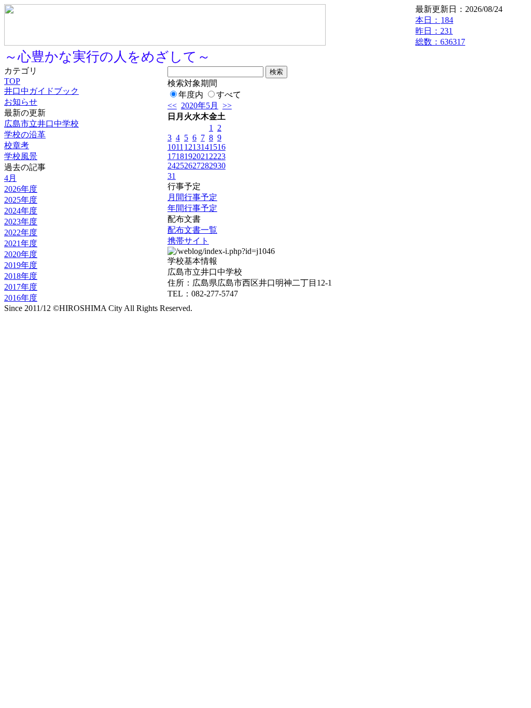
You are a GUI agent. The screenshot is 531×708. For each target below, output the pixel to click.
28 (205, 165)
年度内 (190, 94)
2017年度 (20, 286)
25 (180, 165)
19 (188, 156)
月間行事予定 (192, 197)
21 (205, 156)
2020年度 (20, 254)
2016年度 (20, 297)
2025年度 (20, 199)
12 (188, 147)
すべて (228, 94)
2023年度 (20, 221)
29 (213, 165)
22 (213, 156)
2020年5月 (199, 105)
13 (196, 147)
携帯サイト (188, 240)
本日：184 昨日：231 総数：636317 (440, 31)
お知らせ (20, 101)
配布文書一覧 (192, 229)
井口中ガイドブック (41, 91)
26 (188, 165)
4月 (10, 178)
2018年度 (20, 276)
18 (180, 156)
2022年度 (20, 232)
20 (196, 156)
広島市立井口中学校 (41, 123)
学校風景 (20, 156)
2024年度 (20, 210)
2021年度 (20, 243)
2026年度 (20, 189)
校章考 (16, 145)
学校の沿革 (25, 134)
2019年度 (20, 265)
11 (180, 147)
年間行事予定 (192, 208)
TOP (12, 81)
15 (213, 147)
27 (196, 165)
